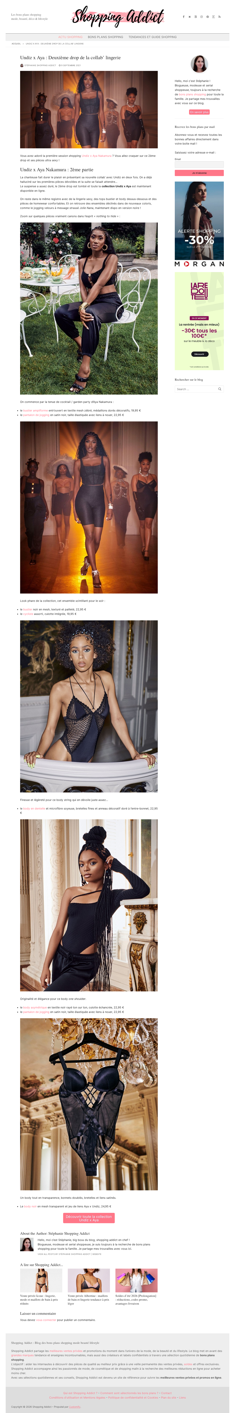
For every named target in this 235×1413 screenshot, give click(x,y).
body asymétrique (35, 1007)
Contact (166, 1393)
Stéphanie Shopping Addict (40, 65)
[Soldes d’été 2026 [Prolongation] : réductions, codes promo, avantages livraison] (136, 1280)
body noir (30, 1206)
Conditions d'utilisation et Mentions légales (77, 1397)
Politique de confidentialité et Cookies (133, 1397)
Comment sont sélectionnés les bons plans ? (129, 1393)
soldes (188, 1364)
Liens (182, 1397)
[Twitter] (189, 16)
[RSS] (219, 16)
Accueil (16, 44)
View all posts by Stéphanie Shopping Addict (64, 1254)
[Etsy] (213, 16)
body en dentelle (34, 808)
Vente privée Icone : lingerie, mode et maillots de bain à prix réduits (39, 1300)
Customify (74, 1406)
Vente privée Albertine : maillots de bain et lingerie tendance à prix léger (88, 1300)
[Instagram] (201, 16)
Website (97, 1254)
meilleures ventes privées (66, 1351)
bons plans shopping (192, 94)
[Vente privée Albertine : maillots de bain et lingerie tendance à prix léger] (89, 1280)
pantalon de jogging (36, 415)
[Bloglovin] (195, 16)
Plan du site (168, 1397)
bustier (27, 609)
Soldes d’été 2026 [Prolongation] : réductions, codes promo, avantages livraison (135, 1300)
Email (178, 159)
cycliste (28, 614)
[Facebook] (183, 16)
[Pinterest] (207, 16)
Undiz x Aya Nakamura (96, 155)
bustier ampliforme (35, 410)
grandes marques (22, 1355)
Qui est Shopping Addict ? (80, 1393)
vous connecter (46, 1320)
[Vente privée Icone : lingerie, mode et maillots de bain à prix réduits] (41, 1280)
